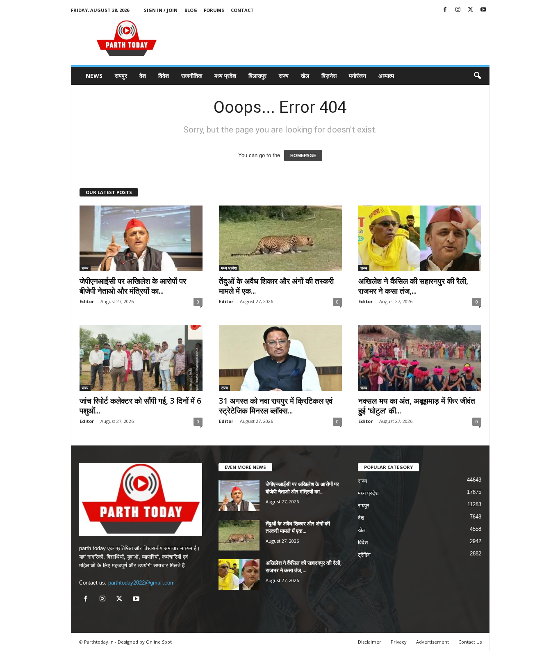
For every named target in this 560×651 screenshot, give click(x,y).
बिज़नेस (329, 76)
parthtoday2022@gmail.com (141, 583)
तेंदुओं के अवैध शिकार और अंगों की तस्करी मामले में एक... (276, 286)
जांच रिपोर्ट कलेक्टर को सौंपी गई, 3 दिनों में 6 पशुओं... (140, 405)
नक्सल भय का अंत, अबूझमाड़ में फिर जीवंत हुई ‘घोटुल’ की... (416, 405)
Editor (87, 301)
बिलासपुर (257, 76)
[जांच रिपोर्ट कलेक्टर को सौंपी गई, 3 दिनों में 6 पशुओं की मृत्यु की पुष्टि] (141, 358)
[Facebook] (445, 10)
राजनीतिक (191, 76)
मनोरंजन (357, 76)
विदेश (163, 76)
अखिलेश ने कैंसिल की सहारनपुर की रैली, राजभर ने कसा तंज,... (413, 286)
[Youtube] (483, 10)
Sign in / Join (161, 10)
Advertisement (432, 642)
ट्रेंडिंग (364, 555)
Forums (214, 10)
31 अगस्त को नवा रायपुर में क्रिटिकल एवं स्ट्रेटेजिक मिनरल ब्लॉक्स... (275, 405)
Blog (190, 10)
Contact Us (470, 642)
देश (142, 76)
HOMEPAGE (303, 155)
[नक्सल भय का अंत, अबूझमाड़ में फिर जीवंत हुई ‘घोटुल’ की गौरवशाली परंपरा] (419, 358)
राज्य (284, 76)
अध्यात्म (386, 76)
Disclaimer (369, 642)
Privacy (399, 642)
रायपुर (121, 76)
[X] (471, 10)
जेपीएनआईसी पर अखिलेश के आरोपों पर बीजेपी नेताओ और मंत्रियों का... (133, 286)
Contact (242, 10)
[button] (477, 76)
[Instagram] (458, 10)
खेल (305, 76)
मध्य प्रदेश (225, 76)
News (94, 76)
